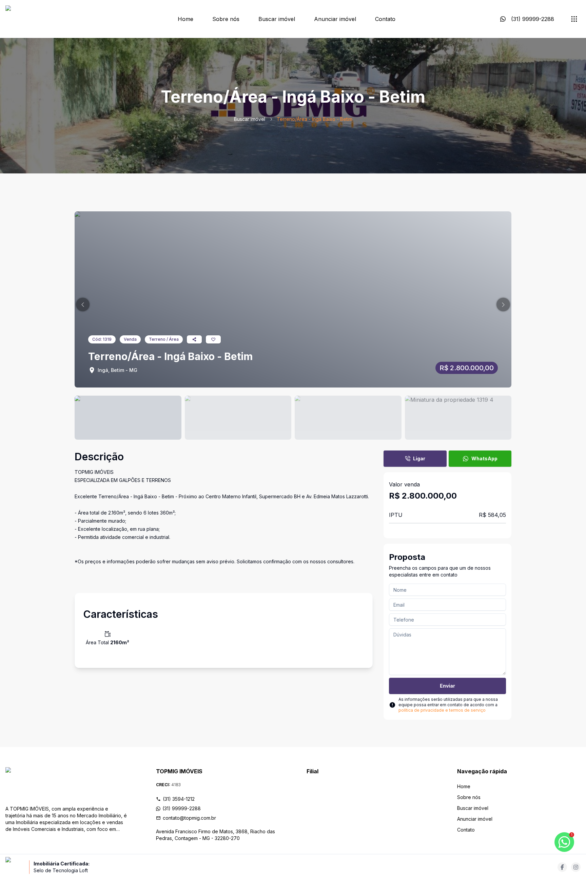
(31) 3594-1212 (179, 799)
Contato (385, 19)
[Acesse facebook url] (562, 867)
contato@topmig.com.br (189, 818)
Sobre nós (225, 19)
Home (185, 19)
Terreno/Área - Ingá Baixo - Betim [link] (314, 119)
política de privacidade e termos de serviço (442, 710)
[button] (83, 304)
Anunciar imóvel (335, 19)
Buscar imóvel (276, 19)
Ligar (419, 458)
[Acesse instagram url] (576, 867)
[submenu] (574, 19)
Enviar (447, 686)
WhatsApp (484, 458)
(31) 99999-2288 (181, 808)
